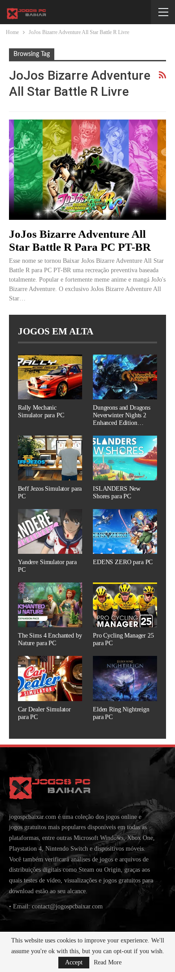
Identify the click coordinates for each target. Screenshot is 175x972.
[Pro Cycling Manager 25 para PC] (125, 604)
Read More (108, 962)
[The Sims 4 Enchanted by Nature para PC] (50, 604)
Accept (74, 962)
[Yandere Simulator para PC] (50, 531)
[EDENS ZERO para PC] (125, 531)
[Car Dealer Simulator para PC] (50, 678)
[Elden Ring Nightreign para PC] (125, 678)
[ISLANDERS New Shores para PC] (125, 458)
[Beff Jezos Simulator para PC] (50, 458)
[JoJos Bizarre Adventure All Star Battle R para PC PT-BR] (87, 170)
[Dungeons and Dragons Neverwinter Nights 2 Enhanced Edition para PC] (125, 377)
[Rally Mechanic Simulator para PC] (50, 377)
